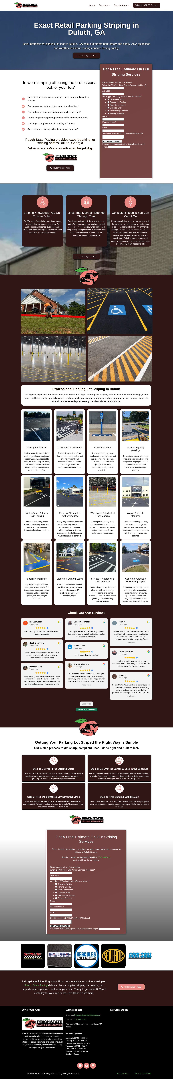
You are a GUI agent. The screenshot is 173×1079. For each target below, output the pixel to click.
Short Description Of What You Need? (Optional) (122, 133)
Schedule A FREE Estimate (146, 5)
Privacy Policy (123, 1074)
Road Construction (118, 105)
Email (105, 128)
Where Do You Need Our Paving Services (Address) (124, 85)
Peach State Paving (36, 985)
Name (105, 116)
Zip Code (106, 91)
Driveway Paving (117, 99)
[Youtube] (86, 1066)
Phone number (109, 122)
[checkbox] (108, 99)
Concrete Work (116, 108)
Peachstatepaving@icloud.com (87, 1015)
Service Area (120, 5)
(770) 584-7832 (104, 857)
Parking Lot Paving (118, 102)
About (92, 5)
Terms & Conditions (142, 1074)
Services (103, 5)
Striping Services (117, 114)
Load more (86, 704)
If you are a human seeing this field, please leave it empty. (74, 929)
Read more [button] (86, 685)
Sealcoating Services (119, 111)
